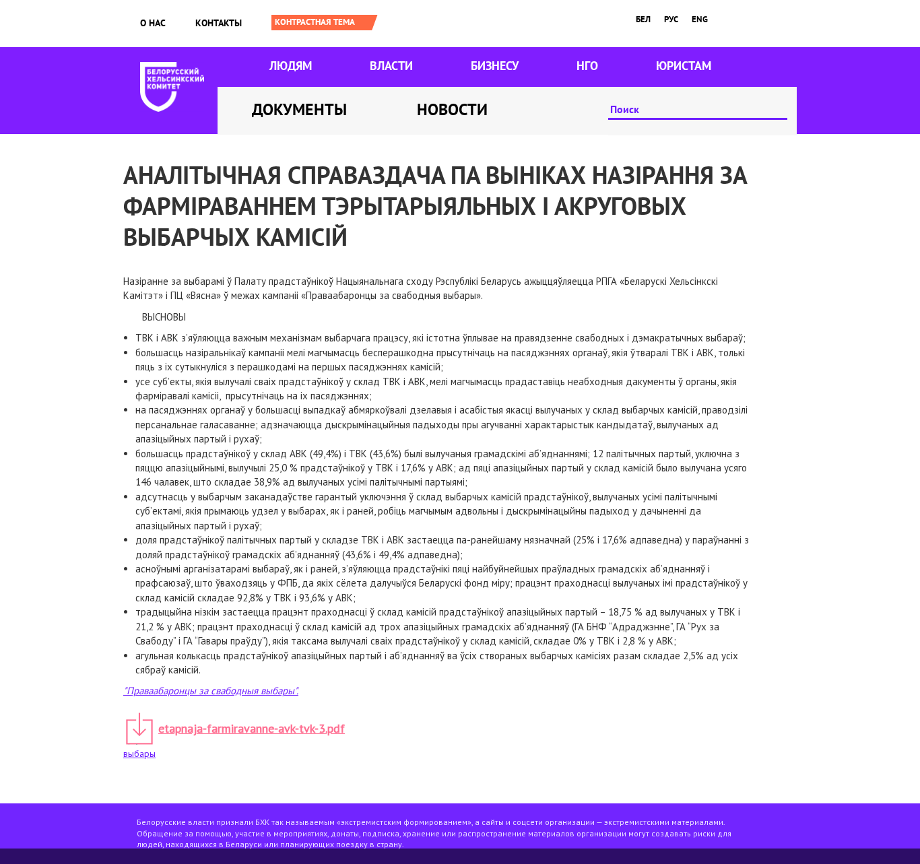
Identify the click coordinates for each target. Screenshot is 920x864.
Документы (299, 109)
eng (700, 19)
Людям (290, 65)
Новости (452, 109)
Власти (391, 65)
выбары (139, 753)
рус (671, 19)
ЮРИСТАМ (683, 65)
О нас (153, 23)
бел (643, 19)
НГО (587, 65)
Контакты (218, 23)
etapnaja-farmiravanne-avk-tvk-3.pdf (251, 728)
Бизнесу (495, 65)
